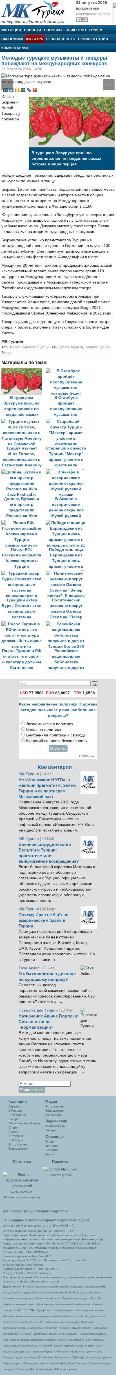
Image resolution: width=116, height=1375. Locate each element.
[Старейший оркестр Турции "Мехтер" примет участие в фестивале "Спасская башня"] (67, 421)
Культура (34, 39)
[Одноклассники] (17, 90)
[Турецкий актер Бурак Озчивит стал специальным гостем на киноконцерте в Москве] (23, 573)
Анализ (13, 1131)
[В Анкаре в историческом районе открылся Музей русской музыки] (67, 472)
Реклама (51, 1150)
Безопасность (60, 39)
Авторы (50, 1130)
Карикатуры (53, 1114)
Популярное (17, 1114)
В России (15, 1110)
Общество (76, 30)
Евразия (14, 1106)
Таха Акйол (29, 968)
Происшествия (93, 39)
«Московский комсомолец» (24, 1226)
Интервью (15, 1136)
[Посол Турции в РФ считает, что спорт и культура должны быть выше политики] (23, 624)
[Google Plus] (35, 90)
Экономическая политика (49, 724)
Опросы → (87, 756)
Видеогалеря (54, 1110)
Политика (53, 30)
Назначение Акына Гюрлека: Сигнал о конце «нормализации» (48, 1022)
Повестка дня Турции (39, 1010)
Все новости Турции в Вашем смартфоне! (36, 1211)
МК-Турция (11, 30)
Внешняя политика (43, 729)
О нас (49, 1141)
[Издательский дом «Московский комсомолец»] (22, 1180)
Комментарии (14, 48)
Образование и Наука (24, 1123)
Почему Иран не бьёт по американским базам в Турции (43, 920)
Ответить (58, 748)
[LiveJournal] (29, 90)
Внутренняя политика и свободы (56, 735)
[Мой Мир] (23, 90)
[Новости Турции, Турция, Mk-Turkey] (60, 1169)
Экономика (12, 39)
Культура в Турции (35, 347)
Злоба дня (15, 1140)
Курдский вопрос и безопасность (56, 741)
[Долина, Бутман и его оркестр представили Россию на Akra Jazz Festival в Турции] (23, 472)
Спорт (12, 1127)
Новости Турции (97, 347)
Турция (7, 353)
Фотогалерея (17, 1144)
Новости (32, 30)
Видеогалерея (18, 1148)
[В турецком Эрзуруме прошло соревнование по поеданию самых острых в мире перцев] (23, 371)
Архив (49, 1154)
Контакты (52, 1145)
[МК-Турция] (35, 12)
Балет (15, 347)
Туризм (95, 30)
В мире (13, 1119)
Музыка (77, 347)
